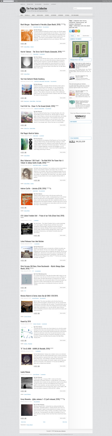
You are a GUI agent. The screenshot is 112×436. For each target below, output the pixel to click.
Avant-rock (36, 81)
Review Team (30, 4)
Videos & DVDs (40, 15)
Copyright (53, 4)
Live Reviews (53, 15)
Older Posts (65, 421)
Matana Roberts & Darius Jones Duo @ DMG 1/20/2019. (39, 295)
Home (22, 15)
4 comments (38, 351)
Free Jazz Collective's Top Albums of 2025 (82, 76)
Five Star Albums (75, 15)
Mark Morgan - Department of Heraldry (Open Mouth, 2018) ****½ (43, 24)
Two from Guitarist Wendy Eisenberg (32, 79)
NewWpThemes (46, 434)
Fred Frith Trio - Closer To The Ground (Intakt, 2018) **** (39, 106)
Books (33, 15)
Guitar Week (35, 27)
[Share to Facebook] (25, 43)
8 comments (45, 165)
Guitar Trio (36, 108)
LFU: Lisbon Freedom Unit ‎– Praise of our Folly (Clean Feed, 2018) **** (42, 216)
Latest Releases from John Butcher (32, 241)
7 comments (42, 374)
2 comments (36, 243)
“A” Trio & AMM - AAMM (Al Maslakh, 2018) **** (37, 348)
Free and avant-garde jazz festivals (77, 84)
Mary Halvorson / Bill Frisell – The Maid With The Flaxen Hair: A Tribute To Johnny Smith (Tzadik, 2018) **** (42, 161)
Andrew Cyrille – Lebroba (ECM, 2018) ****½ (36, 188)
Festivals (67, 15)
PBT (62, 434)
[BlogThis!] (22, 43)
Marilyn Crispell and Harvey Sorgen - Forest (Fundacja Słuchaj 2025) (82, 102)
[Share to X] (24, 43)
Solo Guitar (47, 81)
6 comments (42, 54)
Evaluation (46, 4)
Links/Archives (86, 35)
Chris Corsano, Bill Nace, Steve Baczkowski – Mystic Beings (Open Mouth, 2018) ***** (43, 267)
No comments (46, 27)
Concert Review (35, 298)
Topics (78, 35)
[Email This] (21, 43)
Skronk (40, 27)
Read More (63, 43)
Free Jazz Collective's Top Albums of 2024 (82, 91)
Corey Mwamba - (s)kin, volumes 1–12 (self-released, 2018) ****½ (43, 399)
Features (47, 15)
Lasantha (58, 434)
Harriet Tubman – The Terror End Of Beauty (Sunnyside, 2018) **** (43, 51)
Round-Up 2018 (26, 321)
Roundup (39, 323)
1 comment (41, 135)
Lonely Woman (25, 372)
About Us (23, 4)
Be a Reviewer (38, 4)
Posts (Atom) (30, 424)
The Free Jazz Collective (36, 8)
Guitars (39, 165)
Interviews (60, 15)
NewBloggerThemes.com (68, 434)
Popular (72, 35)
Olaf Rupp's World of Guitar (30, 133)
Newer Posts (23, 421)
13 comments (38, 271)
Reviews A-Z (27, 15)
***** (33, 271)
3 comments (44, 323)
